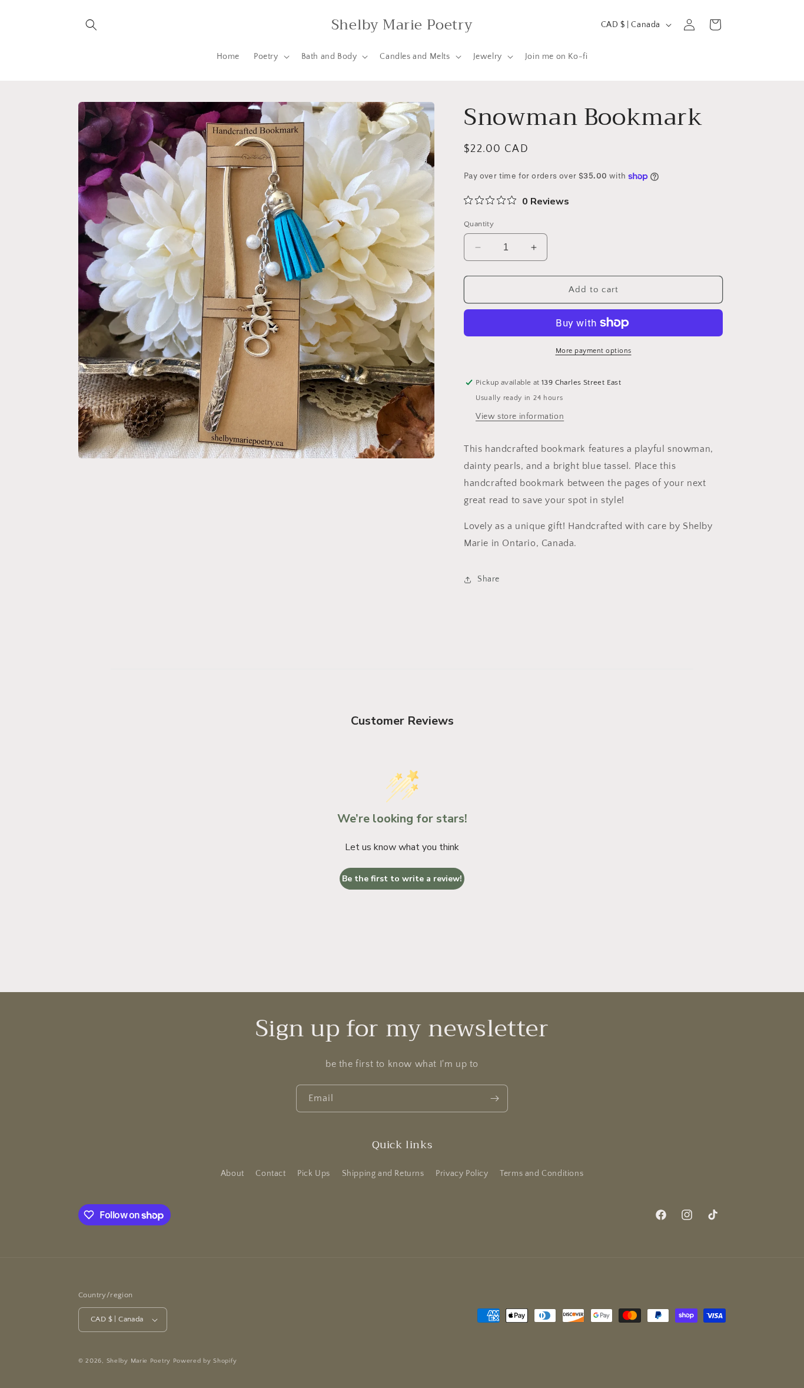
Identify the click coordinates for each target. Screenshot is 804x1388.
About (232, 1173)
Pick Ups (313, 1173)
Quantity (479, 224)
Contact (270, 1173)
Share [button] (488, 579)
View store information (520, 416)
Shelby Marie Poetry (139, 1360)
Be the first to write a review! (402, 878)
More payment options (594, 351)
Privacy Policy (462, 1173)
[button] (91, 25)
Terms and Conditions (541, 1173)
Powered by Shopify (205, 1360)
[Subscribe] (494, 1098)
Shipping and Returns (383, 1173)
